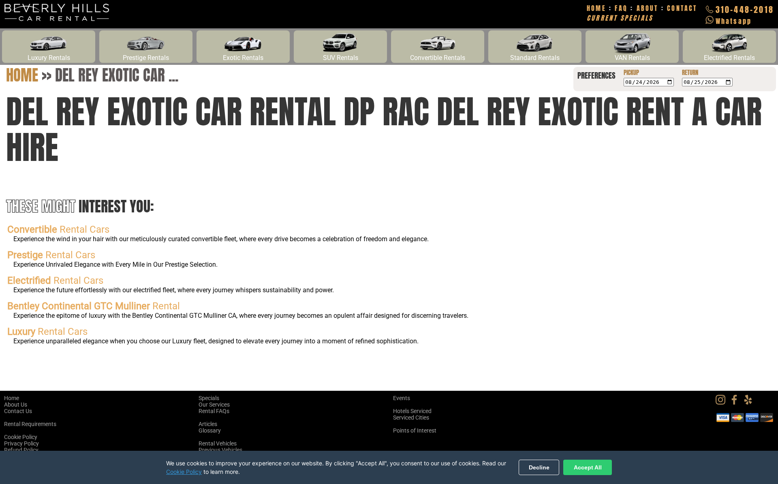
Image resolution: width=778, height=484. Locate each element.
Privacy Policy (21, 443)
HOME (596, 8)
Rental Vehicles (218, 443)
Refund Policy (21, 450)
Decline (539, 467)
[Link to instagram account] (722, 402)
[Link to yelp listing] (750, 402)
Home (22, 75)
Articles (208, 424)
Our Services (214, 404)
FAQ (621, 8)
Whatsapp (734, 21)
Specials (209, 398)
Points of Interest (414, 430)
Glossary (210, 430)
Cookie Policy (20, 437)
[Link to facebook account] (736, 402)
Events (401, 398)
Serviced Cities (411, 417)
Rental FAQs (214, 411)
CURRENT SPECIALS (620, 18)
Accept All (588, 467)
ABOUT (647, 8)
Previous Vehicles (220, 450)
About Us (15, 404)
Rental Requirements (30, 424)
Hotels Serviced (412, 411)
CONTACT (682, 8)
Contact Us (18, 411)
